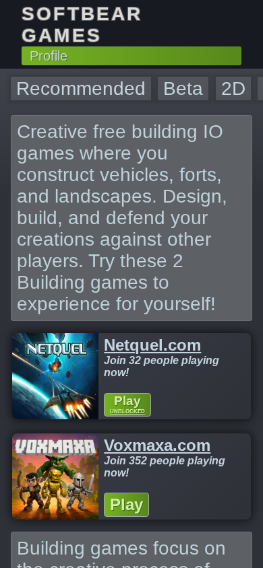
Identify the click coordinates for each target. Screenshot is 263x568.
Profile (48, 55)
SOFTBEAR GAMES (82, 24)
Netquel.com (152, 345)
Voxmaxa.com (157, 445)
